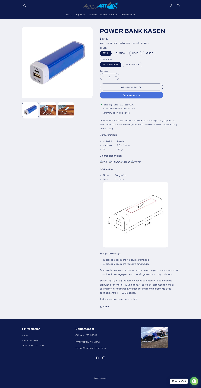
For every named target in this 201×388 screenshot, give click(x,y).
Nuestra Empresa (30, 341)
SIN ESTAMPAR (111, 64)
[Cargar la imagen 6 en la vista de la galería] (66, 110)
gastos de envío (110, 43)
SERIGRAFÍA (132, 64)
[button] (25, 5)
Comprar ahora (131, 95)
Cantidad (104, 71)
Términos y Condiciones (33, 345)
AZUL (106, 53)
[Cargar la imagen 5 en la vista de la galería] (48, 110)
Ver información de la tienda (116, 113)
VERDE (149, 53)
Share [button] (106, 307)
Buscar (25, 335)
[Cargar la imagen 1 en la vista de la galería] (30, 110)
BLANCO (120, 53)
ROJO (135, 53)
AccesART (103, 378)
